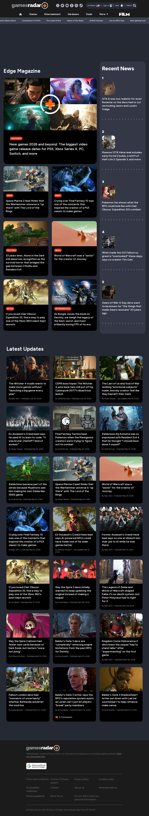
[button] (131, 5)
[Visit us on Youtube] (67, 5)
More (102, 14)
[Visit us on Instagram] (76, 5)
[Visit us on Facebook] (71, 5)
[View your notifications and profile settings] (122, 5)
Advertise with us (108, 787)
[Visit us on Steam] (81, 5)
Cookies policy (106, 779)
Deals (89, 14)
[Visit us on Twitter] (58, 5)
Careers (54, 787)
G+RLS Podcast (96, 21)
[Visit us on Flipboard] (62, 5)
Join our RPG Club (116, 21)
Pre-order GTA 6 (54, 21)
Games (33, 14)
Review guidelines (35, 796)
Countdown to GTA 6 (31, 21)
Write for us (56, 796)
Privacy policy (81, 779)
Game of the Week (75, 21)
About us (79, 787)
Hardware (73, 14)
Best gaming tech (138, 21)
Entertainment (52, 14)
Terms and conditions (37, 779)
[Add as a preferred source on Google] (36, 766)
